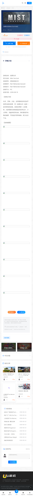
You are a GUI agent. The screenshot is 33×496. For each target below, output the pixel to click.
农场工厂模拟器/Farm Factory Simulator (8, 374)
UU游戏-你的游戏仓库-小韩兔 (12, 326)
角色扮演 (21, 394)
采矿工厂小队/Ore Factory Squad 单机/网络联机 (24, 374)
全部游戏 (8, 8)
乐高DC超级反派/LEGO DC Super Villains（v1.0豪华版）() (8, 348)
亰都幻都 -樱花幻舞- (23, 391)
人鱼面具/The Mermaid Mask (9, 395)
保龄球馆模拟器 (8, 440)
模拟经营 (6, 377)
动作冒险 (6, 337)
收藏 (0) (27, 35)
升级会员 (24, 43)
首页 (4, 8)
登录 (29, 2)
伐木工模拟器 (7, 424)
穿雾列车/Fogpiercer (10, 428)
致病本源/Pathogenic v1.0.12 (11, 431)
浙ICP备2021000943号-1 (13, 488)
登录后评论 (12, 462)
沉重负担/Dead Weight (10, 437)
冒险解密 (6, 397)
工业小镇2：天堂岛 (9, 434)
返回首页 (25, 72)
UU (5, 30)
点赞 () (21, 35)
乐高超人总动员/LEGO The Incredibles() (24, 348)
